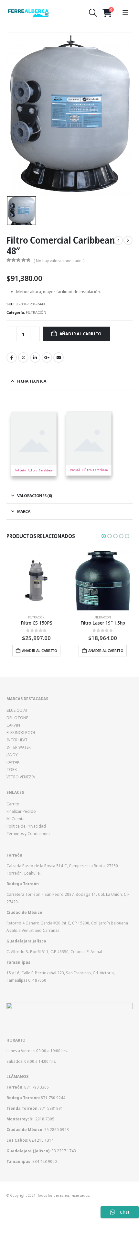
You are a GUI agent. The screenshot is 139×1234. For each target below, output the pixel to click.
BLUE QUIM (16, 710)
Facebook (11, 357)
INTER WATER (18, 747)
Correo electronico (58, 357)
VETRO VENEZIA (20, 776)
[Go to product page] (36, 580)
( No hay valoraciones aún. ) (59, 261)
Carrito (12, 803)
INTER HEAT (16, 739)
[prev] (118, 240)
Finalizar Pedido (21, 811)
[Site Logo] (28, 13)
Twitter (23, 357)
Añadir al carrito (80, 334)
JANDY (12, 754)
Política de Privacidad (26, 826)
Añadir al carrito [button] (39, 650)
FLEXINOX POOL (21, 732)
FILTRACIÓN (36, 312)
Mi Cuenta (15, 818)
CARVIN (13, 725)
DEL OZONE (17, 717)
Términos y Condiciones (28, 833)
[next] (128, 240)
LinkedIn (35, 357)
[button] (93, 13)
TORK (11, 769)
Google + (47, 357)
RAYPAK (12, 762)
